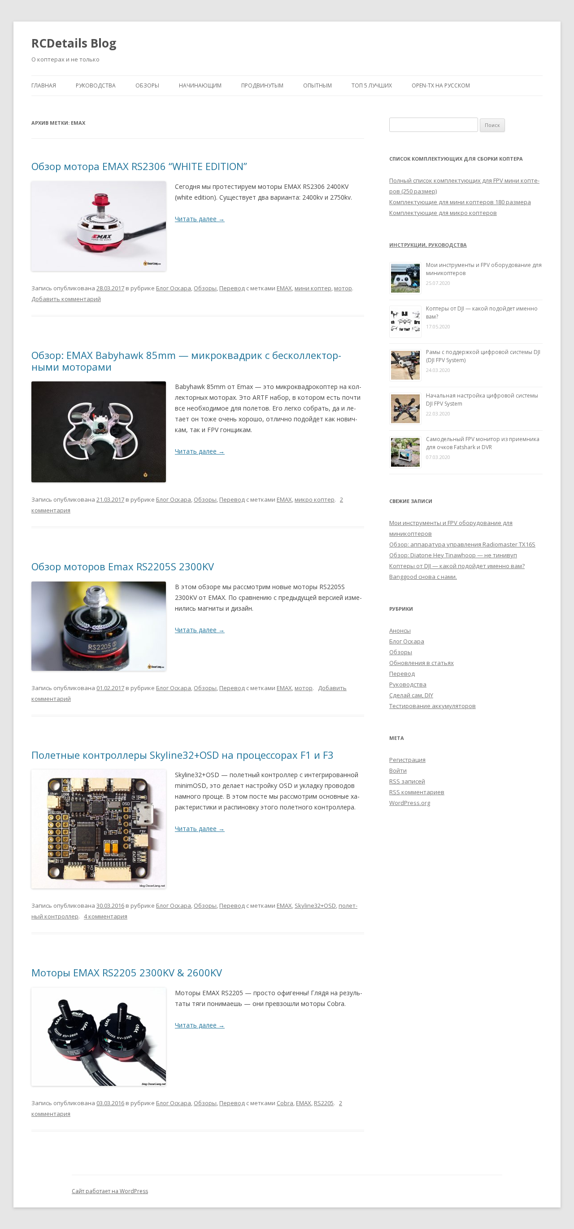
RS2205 (324, 1103)
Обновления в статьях (421, 663)
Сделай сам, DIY (411, 695)
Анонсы (400, 630)
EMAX (284, 288)
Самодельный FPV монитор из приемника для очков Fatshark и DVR (482, 443)
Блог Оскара (173, 288)
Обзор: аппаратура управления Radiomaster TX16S (462, 544)
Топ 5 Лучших (372, 85)
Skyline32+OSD (315, 905)
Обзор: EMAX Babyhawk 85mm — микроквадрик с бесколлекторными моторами (186, 360)
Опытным (317, 85)
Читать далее (200, 218)
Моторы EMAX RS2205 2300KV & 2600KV (126, 972)
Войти (398, 770)
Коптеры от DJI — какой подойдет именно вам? (457, 566)
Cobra (285, 1103)
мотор (343, 288)
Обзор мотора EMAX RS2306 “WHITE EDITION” (139, 166)
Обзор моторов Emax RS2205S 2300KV (122, 566)
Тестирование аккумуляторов (432, 706)
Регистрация (407, 760)
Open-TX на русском (441, 85)
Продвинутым (262, 85)
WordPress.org (409, 803)
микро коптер (315, 499)
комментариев (416, 792)
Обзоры (147, 85)
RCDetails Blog (73, 43)
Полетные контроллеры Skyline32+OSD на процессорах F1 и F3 (182, 754)
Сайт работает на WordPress (110, 1191)
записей (407, 781)
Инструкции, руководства (428, 244)
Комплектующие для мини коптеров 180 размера (460, 202)
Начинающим (200, 85)
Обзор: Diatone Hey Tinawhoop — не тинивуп (453, 555)
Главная (43, 85)
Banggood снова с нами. (423, 577)
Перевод (232, 288)
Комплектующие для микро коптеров (443, 213)
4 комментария (105, 916)
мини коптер (313, 288)
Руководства (96, 85)
